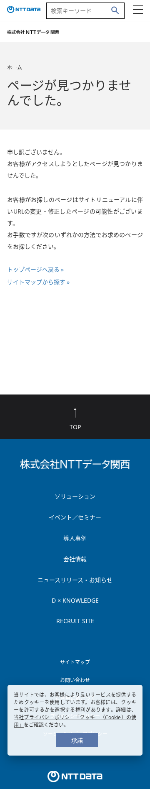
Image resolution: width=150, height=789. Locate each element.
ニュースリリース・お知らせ (75, 580)
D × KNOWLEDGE (75, 600)
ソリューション (75, 496)
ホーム (14, 67)
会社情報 (75, 559)
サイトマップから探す (36, 282)
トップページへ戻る (33, 269)
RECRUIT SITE (75, 621)
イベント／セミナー (75, 517)
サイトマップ (75, 662)
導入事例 (75, 538)
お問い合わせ (75, 680)
